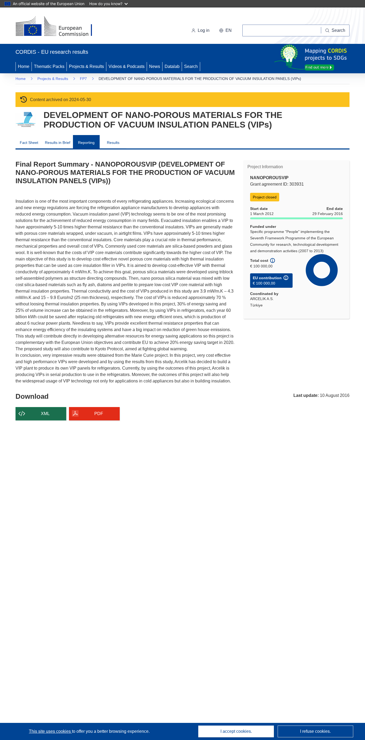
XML (45, 413)
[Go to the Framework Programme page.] (25, 119)
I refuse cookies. (315, 731)
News (154, 66)
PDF (98, 413)
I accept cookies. (236, 731)
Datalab (172, 66)
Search (191, 66)
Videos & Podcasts (126, 66)
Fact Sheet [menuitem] (29, 142)
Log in (203, 30)
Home (23, 66)
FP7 (83, 78)
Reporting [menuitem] (86, 142)
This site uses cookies (50, 731)
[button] (225, 30)
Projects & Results (86, 66)
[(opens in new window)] (58, 26)
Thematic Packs (49, 66)
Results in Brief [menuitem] (57, 142)
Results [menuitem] (113, 142)
